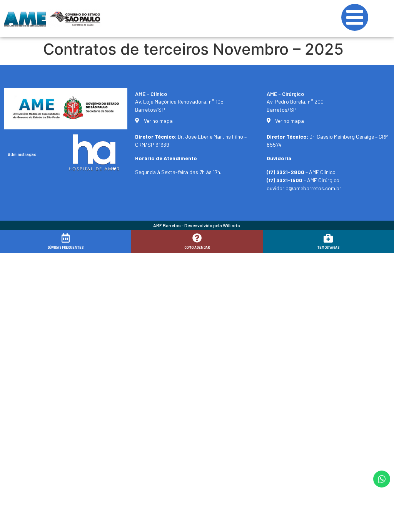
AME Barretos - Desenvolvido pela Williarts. (197, 225)
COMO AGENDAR (197, 247)
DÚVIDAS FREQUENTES (65, 247)
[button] (377, 515)
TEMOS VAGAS (328, 247)
